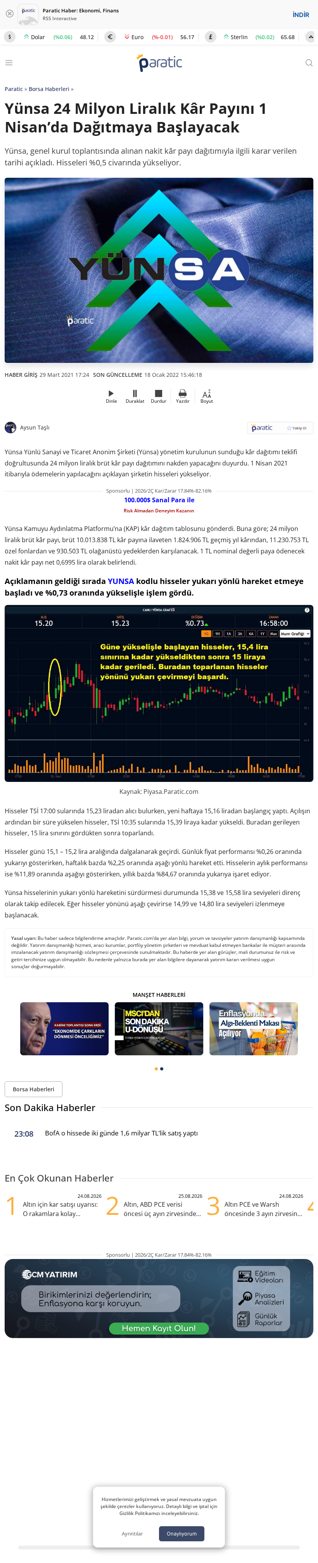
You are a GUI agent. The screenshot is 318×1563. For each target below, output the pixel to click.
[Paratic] (159, 63)
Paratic (14, 89)
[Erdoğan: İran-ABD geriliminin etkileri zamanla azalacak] (64, 1028)
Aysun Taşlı (35, 427)
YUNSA (121, 581)
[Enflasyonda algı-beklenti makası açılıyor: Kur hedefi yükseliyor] (253, 1028)
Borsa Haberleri (49, 89)
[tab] (156, 1068)
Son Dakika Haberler (50, 1107)
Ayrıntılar (132, 1533)
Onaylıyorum (182, 1533)
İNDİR (301, 15)
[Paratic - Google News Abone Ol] (280, 430)
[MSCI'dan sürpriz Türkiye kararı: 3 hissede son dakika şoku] (159, 1028)
